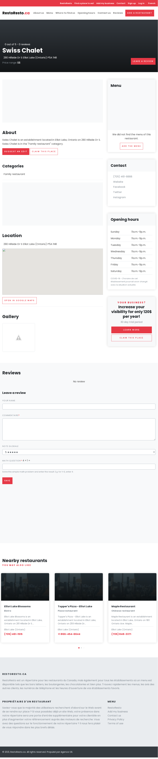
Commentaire (10, 415)
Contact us (104, 12)
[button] (79, 647)
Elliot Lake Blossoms (17, 606)
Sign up (132, 3)
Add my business (105, 3)
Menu (49, 12)
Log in (141, 3)
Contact (121, 3)
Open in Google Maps (19, 300)
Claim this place (44, 151)
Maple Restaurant (123, 606)
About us (38, 12)
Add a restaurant (139, 13)
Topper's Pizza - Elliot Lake (75, 606)
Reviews (118, 12)
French (151, 3)
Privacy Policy (116, 719)
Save (7, 481)
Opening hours (86, 12)
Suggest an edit (15, 151)
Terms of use (115, 723)
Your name (8, 400)
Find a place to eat (84, 3)
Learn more (131, 330)
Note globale (10, 446)
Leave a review (143, 61)
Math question (11, 460)
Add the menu (131, 146)
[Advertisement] (52, 101)
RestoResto (66, 3)
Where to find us (65, 12)
